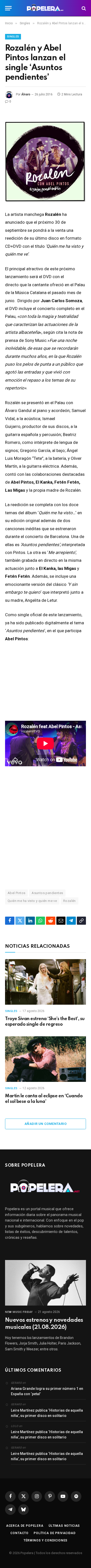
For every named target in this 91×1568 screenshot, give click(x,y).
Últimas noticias (64, 1526)
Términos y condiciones (45, 1540)
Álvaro (25, 94)
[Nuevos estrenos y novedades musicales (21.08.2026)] (45, 1283)
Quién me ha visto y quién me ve (32, 901)
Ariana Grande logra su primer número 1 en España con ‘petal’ (47, 1391)
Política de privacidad (54, 1533)
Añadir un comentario (45, 1124)
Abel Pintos (16, 893)
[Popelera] (45, 8)
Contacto (19, 1533)
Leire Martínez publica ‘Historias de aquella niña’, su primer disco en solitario (47, 1413)
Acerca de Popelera (24, 1526)
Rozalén (69, 901)
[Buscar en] (83, 8)
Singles (13, 36)
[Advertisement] (45, 827)
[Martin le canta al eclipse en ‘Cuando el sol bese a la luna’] (45, 1059)
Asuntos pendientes (47, 893)
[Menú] (8, 8)
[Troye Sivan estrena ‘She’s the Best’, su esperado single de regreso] (45, 982)
